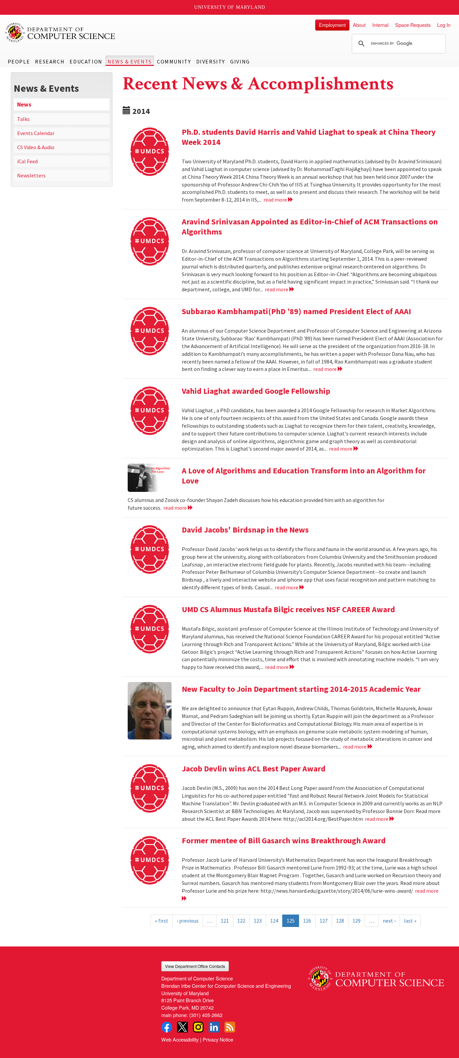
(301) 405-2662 (205, 1014)
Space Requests (412, 24)
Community (174, 61)
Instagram (198, 1027)
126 (307, 920)
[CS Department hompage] (376, 975)
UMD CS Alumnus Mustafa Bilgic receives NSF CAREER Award (288, 609)
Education (86, 61)
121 (225, 920)
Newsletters (31, 175)
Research (50, 61)
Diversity (210, 61)
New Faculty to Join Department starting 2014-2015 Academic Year (301, 689)
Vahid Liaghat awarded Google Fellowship (256, 391)
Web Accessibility (180, 1039)
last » (410, 920)
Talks (23, 119)
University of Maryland (229, 7)
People (19, 61)
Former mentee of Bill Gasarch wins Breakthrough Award (284, 840)
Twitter (182, 1027)
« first (161, 920)
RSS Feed (229, 1027)
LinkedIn (214, 1027)
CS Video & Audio (35, 147)
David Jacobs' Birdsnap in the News (245, 529)
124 (274, 920)
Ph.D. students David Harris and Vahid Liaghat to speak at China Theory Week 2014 (309, 137)
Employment (332, 24)
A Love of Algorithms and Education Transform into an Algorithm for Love (304, 475)
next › (389, 920)
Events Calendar (35, 133)
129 (356, 920)
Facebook (166, 1027)
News (24, 104)
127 (324, 920)
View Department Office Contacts (195, 966)
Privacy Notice (218, 1039)
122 (241, 920)
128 (340, 920)
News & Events (130, 61)
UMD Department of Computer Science (60, 32)
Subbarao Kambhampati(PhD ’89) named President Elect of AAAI (296, 311)
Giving (240, 61)
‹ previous (188, 920)
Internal (380, 24)
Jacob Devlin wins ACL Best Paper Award (254, 768)
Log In (444, 24)
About (359, 24)
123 (258, 920)
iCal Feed (27, 161)
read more (275, 199)
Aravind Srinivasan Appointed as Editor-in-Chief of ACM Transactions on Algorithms (310, 226)
